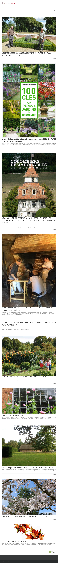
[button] (54, 10)
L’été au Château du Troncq (12, 415)
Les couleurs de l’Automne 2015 (14, 541)
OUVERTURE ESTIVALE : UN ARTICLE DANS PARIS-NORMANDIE (28, 377)
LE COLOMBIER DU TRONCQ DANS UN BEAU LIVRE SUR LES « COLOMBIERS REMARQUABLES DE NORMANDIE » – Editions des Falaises (28, 220)
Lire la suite (54, 58)
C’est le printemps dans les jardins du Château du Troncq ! (24, 516)
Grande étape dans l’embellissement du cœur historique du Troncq (27, 467)
